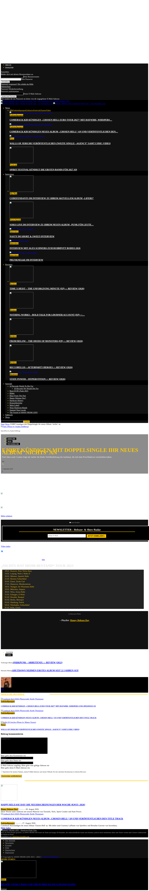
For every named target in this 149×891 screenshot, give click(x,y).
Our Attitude (10, 840)
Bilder (12, 393)
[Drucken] (24, 477)
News (7, 108)
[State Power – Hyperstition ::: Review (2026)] (24, 372)
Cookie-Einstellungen (50, 857)
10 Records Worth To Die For (21, 386)
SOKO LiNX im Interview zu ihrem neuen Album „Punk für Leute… (52, 224)
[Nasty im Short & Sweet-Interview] (22, 229)
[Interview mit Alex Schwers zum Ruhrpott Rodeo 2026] (19, 241)
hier (43, 559)
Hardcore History (16, 400)
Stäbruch (9, 415)
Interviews (9, 174)
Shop (7, 417)
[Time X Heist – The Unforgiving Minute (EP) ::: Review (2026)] (21, 281)
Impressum (9, 852)
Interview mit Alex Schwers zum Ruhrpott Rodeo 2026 (45, 248)
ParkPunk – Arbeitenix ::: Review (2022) (37, 662)
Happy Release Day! (18, 398)
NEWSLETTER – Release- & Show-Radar (77, 529)
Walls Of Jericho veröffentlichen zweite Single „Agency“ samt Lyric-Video (60, 143)
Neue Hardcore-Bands (18, 408)
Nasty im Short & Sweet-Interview (32, 236)
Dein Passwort (27, 79)
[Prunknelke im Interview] (23, 253)
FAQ (7, 848)
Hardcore (14, 374)
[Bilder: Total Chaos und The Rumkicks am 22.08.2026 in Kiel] (18, 877)
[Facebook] (4, 477)
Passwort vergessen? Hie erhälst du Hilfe (17, 84)
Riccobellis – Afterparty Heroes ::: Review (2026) (41, 367)
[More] (38, 477)
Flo (3, 464)
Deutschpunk (15, 220)
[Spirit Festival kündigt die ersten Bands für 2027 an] (21, 162)
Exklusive (29, 110)
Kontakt (8, 845)
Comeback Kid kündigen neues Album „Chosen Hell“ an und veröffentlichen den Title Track (48, 718)
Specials (8, 384)
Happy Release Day (79, 620)
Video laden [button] (5, 546)
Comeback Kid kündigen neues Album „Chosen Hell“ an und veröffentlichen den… (64, 131)
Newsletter (9, 67)
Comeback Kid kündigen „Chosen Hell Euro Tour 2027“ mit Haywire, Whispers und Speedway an (48, 706)
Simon (21, 809)
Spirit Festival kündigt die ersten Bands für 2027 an (43, 169)
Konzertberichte (16, 403)
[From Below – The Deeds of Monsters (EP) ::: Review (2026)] (21, 334)
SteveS (18, 823)
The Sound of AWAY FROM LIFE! (24, 412)
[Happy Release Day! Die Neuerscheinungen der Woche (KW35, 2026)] (9, 800)
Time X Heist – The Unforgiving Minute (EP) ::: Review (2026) (47, 288)
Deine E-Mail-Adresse (32, 94)
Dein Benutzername (31, 77)
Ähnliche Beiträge (13, 694)
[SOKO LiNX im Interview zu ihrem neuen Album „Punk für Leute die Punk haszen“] (21, 217)
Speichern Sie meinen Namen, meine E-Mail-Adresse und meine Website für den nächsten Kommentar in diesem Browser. (44, 772)
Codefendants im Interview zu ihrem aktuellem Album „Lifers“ (52, 198)
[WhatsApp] (17, 477)
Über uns (8, 65)
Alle (11, 110)
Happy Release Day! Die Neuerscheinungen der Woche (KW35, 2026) (43, 804)
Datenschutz (6, 87)
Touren (43, 110)
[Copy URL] (30, 477)
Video (48, 110)
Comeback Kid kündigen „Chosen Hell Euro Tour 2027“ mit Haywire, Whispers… (61, 120)
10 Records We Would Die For (26, 388)
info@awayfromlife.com (21, 836)
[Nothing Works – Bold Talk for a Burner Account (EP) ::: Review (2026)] (21, 308)
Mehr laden (6, 828)
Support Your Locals (18, 410)
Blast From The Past (18, 396)
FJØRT (8, 655)
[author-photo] (6, 687)
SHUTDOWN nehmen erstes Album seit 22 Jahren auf (45, 670)
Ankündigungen (19, 110)
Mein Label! (14, 405)
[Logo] (27, 103)
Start (3, 424)
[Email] (10, 477)
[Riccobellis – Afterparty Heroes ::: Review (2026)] (21, 360)
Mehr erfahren (6, 516)
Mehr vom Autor (37, 694)
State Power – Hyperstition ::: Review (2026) (37, 379)
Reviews (8, 264)
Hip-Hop (13, 193)
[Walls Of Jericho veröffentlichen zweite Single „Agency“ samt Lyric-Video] (27, 136)
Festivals (36, 110)
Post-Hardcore (13, 444)
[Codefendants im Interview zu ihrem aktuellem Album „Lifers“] (21, 191)
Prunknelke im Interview (26, 260)
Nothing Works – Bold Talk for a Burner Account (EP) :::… (47, 314)
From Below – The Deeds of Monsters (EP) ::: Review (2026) (46, 341)
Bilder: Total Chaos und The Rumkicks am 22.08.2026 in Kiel (38, 884)
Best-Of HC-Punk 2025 (19, 391)
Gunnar (4, 889)
